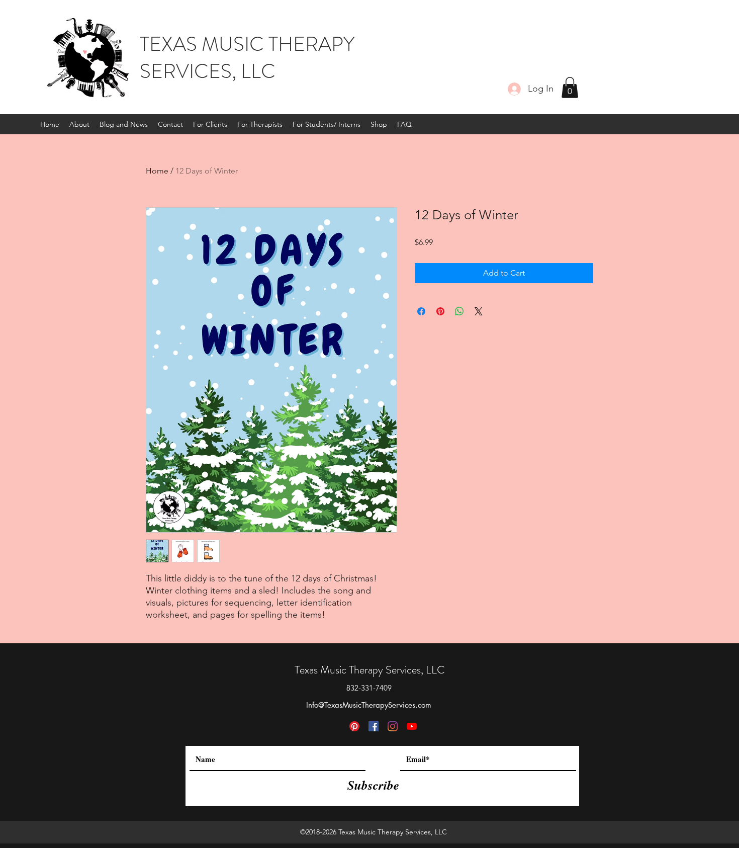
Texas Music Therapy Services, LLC (370, 669)
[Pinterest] (354, 726)
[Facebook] (373, 726)
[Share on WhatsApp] (459, 311)
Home (157, 171)
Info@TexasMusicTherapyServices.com (368, 705)
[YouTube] (412, 726)
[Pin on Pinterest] (440, 311)
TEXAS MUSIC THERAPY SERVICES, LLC (247, 58)
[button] (570, 87)
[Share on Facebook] (421, 311)
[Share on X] (479, 311)
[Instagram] (393, 726)
